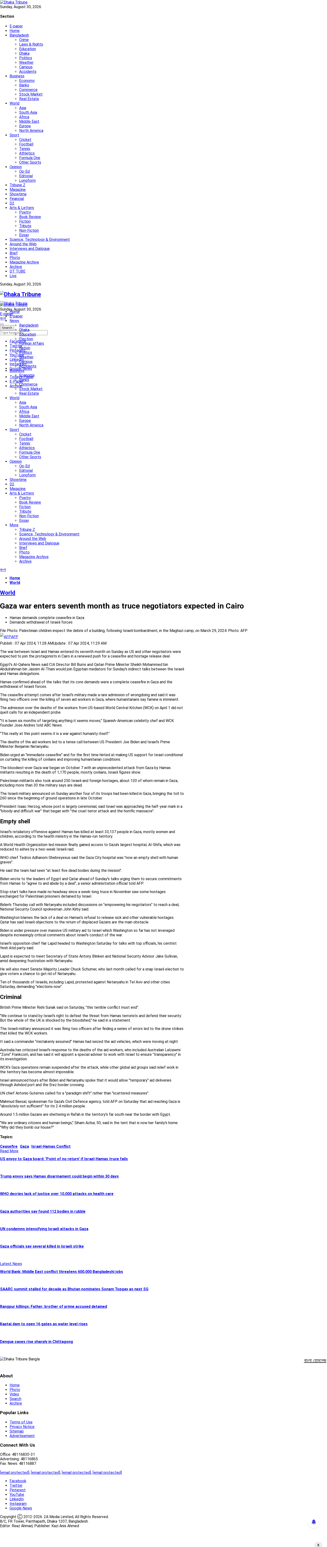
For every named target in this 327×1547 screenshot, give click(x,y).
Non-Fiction (29, 230)
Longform (27, 180)
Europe (25, 126)
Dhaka (24, 53)
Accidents (27, 71)
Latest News (11, 1263)
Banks (24, 85)
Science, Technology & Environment (40, 239)
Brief (14, 253)
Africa (24, 117)
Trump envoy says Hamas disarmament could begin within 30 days (59, 1176)
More (14, 525)
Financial (17, 198)
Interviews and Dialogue (30, 248)
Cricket (25, 139)
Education (27, 49)
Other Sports (30, 162)
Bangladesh (19, 35)
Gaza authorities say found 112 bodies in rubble (42, 1211)
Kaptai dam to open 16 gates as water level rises (44, 1324)
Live (13, 276)
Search (15, 1398)
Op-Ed (24, 171)
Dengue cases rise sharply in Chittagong (36, 1341)
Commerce (28, 89)
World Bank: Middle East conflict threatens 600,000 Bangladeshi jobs (61, 1271)
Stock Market (31, 94)
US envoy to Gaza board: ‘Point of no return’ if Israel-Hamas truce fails (64, 1159)
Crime (24, 40)
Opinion (16, 167)
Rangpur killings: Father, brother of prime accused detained (53, 1306)
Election (26, 339)
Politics (25, 58)
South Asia (28, 112)
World (14, 103)
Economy (27, 80)
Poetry (25, 212)
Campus (26, 67)
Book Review (30, 217)
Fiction (25, 221)
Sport (14, 135)
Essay (24, 235)
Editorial (26, 176)
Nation (24, 348)
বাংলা (3, 318)
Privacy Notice (22, 1426)
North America (31, 130)
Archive (16, 266)
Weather (26, 62)
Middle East (29, 121)
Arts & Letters (22, 207)
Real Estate (29, 99)
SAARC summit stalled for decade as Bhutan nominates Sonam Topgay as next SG (74, 1289)
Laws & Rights (31, 44)
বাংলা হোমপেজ (315, 1360)
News (14, 320)
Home (15, 30)
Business (17, 76)
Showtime (18, 194)
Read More (9, 1151)
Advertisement (22, 1436)
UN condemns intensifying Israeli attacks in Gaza (44, 1229)
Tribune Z (17, 185)
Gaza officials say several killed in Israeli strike (42, 1246)
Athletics (27, 153)
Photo (15, 257)
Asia (22, 108)
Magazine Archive (24, 262)
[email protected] (14, 1472)
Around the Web (23, 244)
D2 (12, 203)
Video (14, 1394)
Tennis (24, 148)
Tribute (25, 226)
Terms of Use (21, 1422)
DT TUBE (17, 271)
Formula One (29, 158)
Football (26, 144)
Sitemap (17, 1431)
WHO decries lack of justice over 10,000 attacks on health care (56, 1193)
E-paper (16, 26)
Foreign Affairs (31, 343)
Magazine (18, 189)
